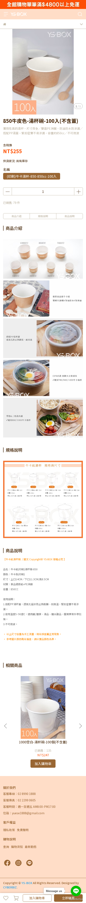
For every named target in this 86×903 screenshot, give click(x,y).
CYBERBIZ (10, 887)
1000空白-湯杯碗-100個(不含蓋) (43, 742)
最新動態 (31, 847)
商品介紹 (16, 216)
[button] (80, 725)
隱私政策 (9, 830)
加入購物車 (37, 898)
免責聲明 (23, 830)
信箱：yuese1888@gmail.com (23, 813)
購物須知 (17, 847)
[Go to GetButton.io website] (76, 899)
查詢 (6, 847)
